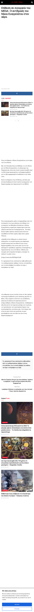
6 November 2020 (5, 88)
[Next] (18, 120)
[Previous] (15, 120)
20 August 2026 (14, 116)
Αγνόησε (17, 604)
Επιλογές (17, 608)
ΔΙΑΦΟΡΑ (5, 422)
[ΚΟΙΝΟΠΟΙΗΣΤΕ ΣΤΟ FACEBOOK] (17, 93)
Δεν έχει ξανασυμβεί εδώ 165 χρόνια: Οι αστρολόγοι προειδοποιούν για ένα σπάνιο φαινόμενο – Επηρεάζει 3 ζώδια (21, 113)
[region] (17, 600)
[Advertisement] (17, 36)
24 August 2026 (14, 109)
